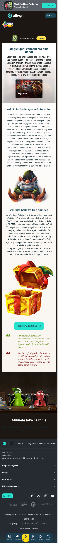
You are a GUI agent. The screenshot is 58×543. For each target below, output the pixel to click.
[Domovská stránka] (4, 443)
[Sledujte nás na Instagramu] (46, 496)
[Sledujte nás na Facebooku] (32, 496)
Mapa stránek (25, 528)
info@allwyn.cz (14, 523)
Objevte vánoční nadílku (29, 326)
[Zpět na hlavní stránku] (10, 15)
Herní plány (6, 455)
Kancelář (20, 443)
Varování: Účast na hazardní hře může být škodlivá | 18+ (23, 458)
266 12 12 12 (29, 519)
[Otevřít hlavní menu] (3, 15)
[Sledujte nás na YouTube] (53, 496)
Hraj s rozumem (8, 452)
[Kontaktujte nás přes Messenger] (39, 496)
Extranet (35, 528)
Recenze (41, 38)
